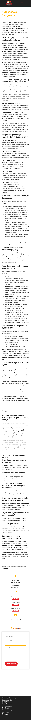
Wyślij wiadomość (11, 663)
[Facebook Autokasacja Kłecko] (11, 628)
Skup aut (4, 702)
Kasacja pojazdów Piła (7, 711)
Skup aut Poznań (6, 701)
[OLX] (19, 628)
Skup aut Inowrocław (7, 706)
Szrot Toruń (4, 705)
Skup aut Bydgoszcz (7, 703)
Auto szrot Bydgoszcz (7, 700)
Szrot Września (5, 712)
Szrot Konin (4, 713)
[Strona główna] (9, 3)
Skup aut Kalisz (5, 714)
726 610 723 (15, 598)
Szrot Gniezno (5, 707)
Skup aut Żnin (5, 709)
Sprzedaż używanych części (9, 699)
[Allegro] (15, 628)
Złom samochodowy (7, 697)
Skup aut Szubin (6, 708)
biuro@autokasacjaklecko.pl (15, 619)
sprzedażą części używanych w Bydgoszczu (13, 425)
